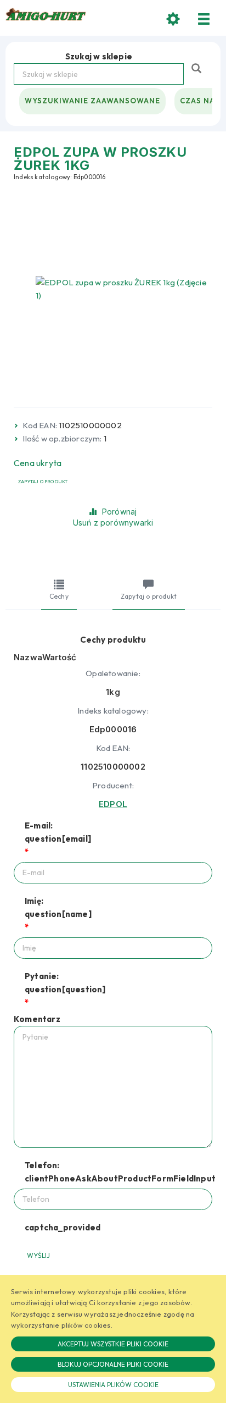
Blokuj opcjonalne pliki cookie (113, 1364)
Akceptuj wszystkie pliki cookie (113, 1344)
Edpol (113, 804)
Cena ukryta (37, 462)
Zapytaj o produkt (42, 481)
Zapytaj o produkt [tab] (149, 596)
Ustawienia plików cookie (113, 1384)
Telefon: (118, 1172)
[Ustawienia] (173, 19)
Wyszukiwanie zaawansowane (92, 100)
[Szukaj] (197, 67)
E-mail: (58, 832)
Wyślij (38, 1255)
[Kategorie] (204, 19)
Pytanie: (65, 983)
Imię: (58, 907)
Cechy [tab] (59, 596)
